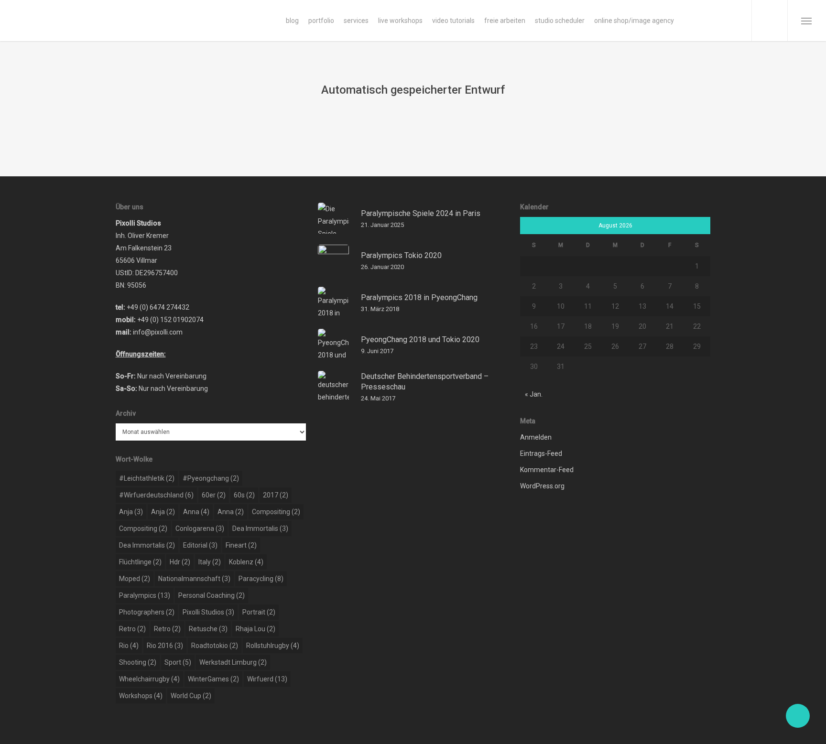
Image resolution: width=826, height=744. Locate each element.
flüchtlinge (140, 562)
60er (214, 495)
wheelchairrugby (149, 679)
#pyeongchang (211, 478)
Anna (196, 512)
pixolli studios (208, 612)
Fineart (241, 545)
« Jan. (534, 394)
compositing (276, 512)
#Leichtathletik (146, 478)
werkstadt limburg (233, 662)
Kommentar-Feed (547, 470)
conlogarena (199, 528)
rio (129, 645)
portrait (258, 612)
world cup (191, 696)
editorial (200, 545)
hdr (180, 562)
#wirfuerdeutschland (156, 495)
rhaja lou (255, 629)
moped (134, 578)
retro (132, 629)
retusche (208, 629)
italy (209, 562)
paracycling (261, 578)
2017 (275, 495)
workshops (141, 696)
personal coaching (211, 595)
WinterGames (213, 679)
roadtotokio (214, 645)
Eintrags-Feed (541, 453)
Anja (131, 512)
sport (177, 662)
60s (244, 495)
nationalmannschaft (194, 578)
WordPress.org (542, 486)
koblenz (246, 562)
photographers (146, 612)
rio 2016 (165, 645)
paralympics (144, 595)
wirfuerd (267, 679)
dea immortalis (260, 528)
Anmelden (536, 437)
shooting (137, 662)
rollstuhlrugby (272, 645)
